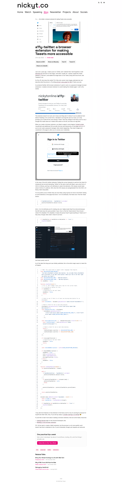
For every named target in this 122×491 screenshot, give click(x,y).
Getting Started (41, 420)
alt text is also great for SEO (64, 82)
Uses (61, 478)
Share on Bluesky (53, 62)
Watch (28, 12)
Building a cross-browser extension (46, 422)
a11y (37, 449)
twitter (49, 449)
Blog (46, 12)
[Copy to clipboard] (85, 201)
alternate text (39, 73)
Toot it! (64, 62)
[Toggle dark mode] (104, 2)
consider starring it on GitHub (71, 414)
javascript (43, 449)
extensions (56, 449)
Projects (67, 12)
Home (20, 12)
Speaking (37, 12)
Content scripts (79, 124)
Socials (84, 12)
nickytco (32, 5)
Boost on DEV (40, 62)
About (76, 12)
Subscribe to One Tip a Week (47, 443)
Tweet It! (72, 62)
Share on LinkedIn (42, 66)
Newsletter (55, 12)
